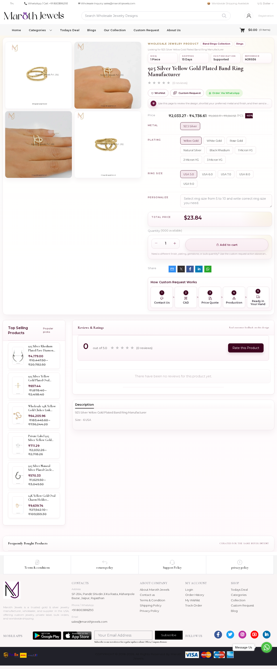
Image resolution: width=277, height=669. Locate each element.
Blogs (91, 30)
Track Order (193, 605)
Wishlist (160, 93)
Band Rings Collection (216, 43)
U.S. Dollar (264, 3)
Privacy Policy (149, 611)
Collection (238, 600)
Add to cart (228, 244)
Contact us (147, 595)
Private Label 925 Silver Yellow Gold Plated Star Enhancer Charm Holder (41, 438)
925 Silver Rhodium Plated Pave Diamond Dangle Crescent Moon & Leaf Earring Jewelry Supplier (41, 348)
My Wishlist (192, 600)
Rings (239, 43)
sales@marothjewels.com (89, 621)
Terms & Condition (152, 600)
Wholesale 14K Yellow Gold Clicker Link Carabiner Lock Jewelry (42, 408)
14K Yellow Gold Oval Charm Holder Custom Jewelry (41, 498)
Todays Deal (69, 30)
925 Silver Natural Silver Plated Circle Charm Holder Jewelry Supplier (40, 468)
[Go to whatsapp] (266, 647)
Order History (194, 595)
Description (84, 405)
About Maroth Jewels (154, 589)
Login (189, 589)
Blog (234, 611)
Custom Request (146, 30)
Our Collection (115, 30)
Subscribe (168, 635)
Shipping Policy (150, 605)
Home (16, 30)
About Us (174, 30)
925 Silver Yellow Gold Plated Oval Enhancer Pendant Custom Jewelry (39, 378)
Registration (266, 15)
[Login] (249, 15)
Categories (238, 595)
